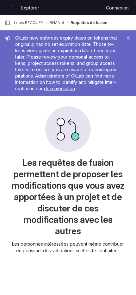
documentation (59, 88)
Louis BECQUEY (28, 22)
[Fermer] (128, 38)
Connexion (117, 7)
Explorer (30, 7)
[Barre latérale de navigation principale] (8, 23)
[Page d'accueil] (9, 8)
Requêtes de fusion (89, 22)
